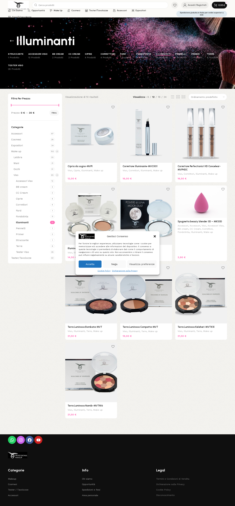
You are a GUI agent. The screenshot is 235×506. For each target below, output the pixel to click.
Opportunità (88, 484)
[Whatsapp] (12, 440)
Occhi (17, 169)
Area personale (90, 495)
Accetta (90, 264)
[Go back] (12, 41)
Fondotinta (22, 216)
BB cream (21, 186)
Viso (16, 175)
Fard (18, 210)
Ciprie (19, 198)
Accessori (16, 133)
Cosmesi (16, 139)
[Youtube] (38, 440)
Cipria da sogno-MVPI (80, 166)
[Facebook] (30, 440)
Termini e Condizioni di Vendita (172, 479)
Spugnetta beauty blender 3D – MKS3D (200, 221)
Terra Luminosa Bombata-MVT (85, 326)
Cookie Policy (104, 271)
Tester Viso (22, 252)
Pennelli (20, 228)
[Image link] (17, 455)
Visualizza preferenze (142, 264)
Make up (16, 151)
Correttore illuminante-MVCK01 (140, 166)
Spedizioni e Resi (91, 489)
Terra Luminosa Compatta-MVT (140, 326)
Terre (19, 246)
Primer (20, 234)
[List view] (172, 97)
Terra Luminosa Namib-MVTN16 (85, 405)
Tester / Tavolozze (18, 489)
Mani (16, 163)
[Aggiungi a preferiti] (113, 107)
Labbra (18, 157)
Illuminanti (22, 222)
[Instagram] (21, 440)
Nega (114, 264)
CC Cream (22, 192)
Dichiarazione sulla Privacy (124, 271)
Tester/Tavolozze (21, 258)
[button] (154, 236)
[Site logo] (18, 5)
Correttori (21, 204)
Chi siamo (87, 479)
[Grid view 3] (178, 97)
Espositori (17, 145)
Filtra (54, 113)
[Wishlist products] (175, 5)
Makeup (12, 479)
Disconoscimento (165, 495)
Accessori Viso (24, 181)
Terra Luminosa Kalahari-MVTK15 (196, 326)
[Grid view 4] (183, 97)
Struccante (22, 240)
